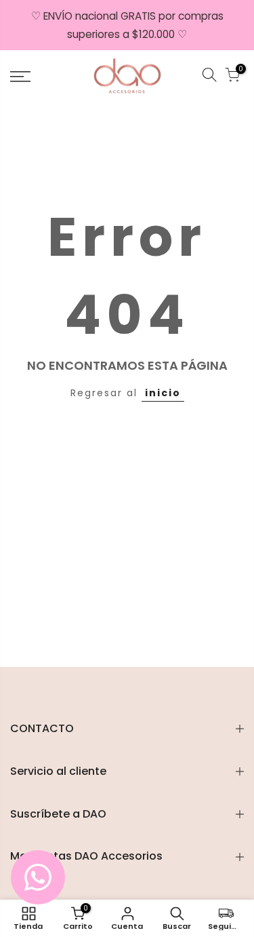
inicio (163, 393)
